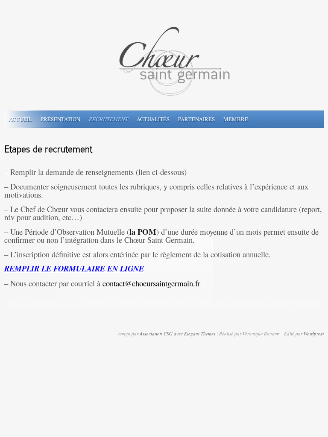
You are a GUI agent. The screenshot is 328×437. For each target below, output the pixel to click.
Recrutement (108, 119)
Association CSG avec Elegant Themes (177, 333)
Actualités (153, 119)
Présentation (60, 119)
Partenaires (196, 119)
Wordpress (314, 333)
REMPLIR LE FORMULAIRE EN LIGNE (74, 268)
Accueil (20, 119)
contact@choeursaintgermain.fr (151, 283)
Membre (235, 119)
